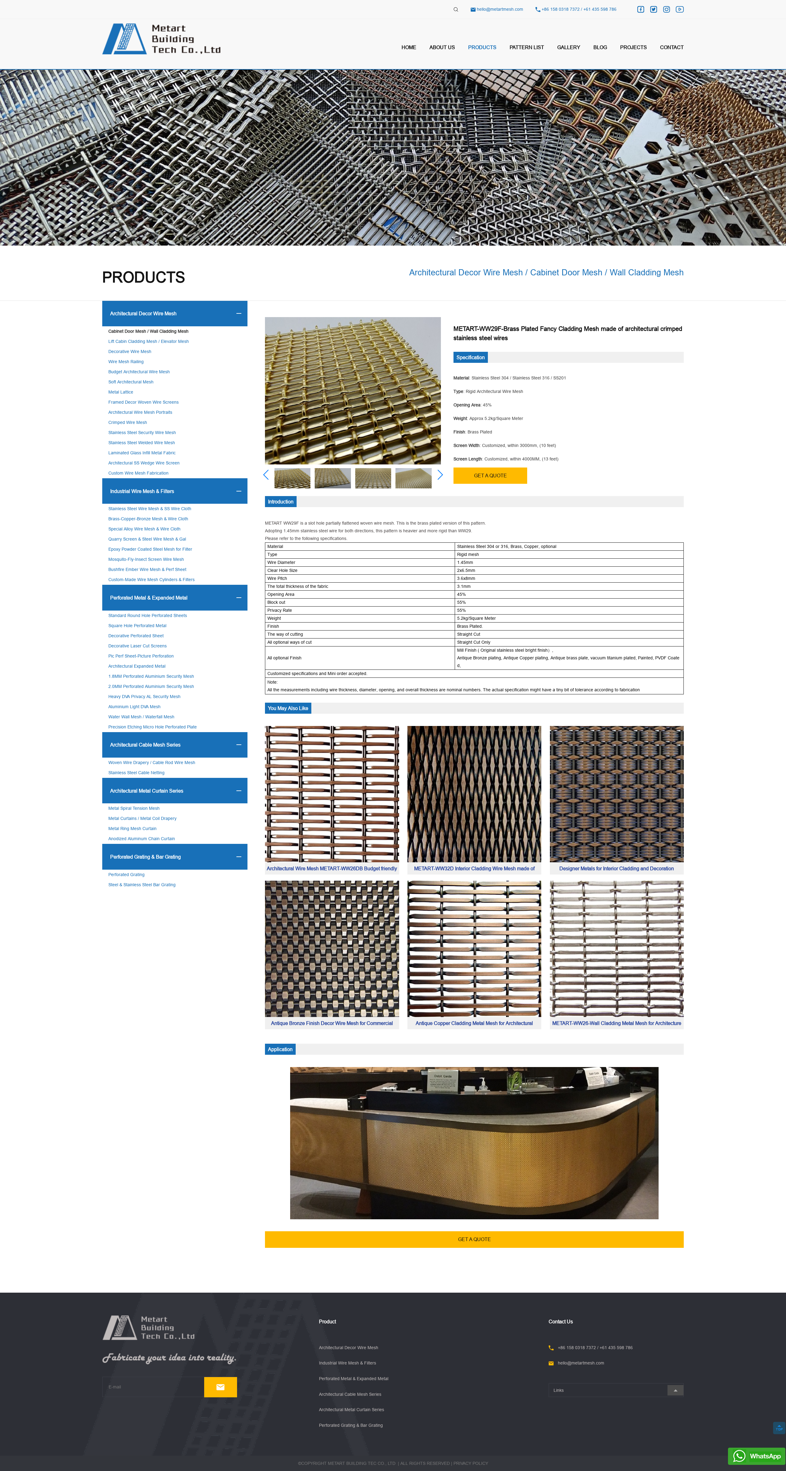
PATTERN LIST (527, 47)
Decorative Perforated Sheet (136, 635)
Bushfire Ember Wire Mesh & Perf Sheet (147, 569)
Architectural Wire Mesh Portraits (140, 412)
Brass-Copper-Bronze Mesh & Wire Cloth (148, 518)
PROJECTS (633, 47)
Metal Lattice (120, 392)
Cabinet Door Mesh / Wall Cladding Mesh (148, 331)
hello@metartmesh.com (500, 9)
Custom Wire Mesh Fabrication (138, 473)
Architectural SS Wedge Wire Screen (144, 462)
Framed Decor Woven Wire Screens (143, 402)
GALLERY (568, 47)
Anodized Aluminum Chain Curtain (141, 838)
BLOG (600, 47)
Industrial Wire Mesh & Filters (142, 491)
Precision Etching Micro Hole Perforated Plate (152, 726)
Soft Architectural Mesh (131, 381)
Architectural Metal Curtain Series (146, 791)
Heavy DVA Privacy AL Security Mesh (144, 696)
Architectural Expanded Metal (136, 666)
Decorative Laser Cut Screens (137, 645)
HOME (409, 47)
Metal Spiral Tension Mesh (134, 808)
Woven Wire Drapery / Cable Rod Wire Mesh (151, 762)
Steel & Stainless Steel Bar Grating (142, 884)
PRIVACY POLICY (470, 1463)
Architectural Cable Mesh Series (145, 744)
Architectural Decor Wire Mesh (143, 313)
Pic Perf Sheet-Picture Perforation (141, 656)
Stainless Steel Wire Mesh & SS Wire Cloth (149, 508)
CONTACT (672, 47)
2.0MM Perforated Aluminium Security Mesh (151, 686)
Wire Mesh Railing (126, 361)
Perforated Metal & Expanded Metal (149, 597)
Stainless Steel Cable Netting (136, 772)
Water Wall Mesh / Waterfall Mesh (141, 716)
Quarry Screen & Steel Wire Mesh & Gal (147, 539)
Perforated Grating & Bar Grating (145, 857)
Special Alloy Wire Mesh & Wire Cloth (144, 528)
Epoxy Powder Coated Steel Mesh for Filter (150, 549)
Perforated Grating (126, 874)
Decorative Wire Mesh (129, 351)
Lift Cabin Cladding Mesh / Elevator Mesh (148, 341)
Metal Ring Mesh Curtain (132, 828)
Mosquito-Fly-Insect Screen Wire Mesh (146, 559)
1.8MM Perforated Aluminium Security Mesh (151, 676)
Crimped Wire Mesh (127, 422)
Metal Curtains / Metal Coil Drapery (142, 818)
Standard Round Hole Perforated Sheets (147, 615)
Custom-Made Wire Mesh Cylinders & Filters (151, 579)
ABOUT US (442, 47)
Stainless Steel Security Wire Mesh (142, 432)
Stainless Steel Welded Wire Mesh (141, 442)
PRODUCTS (482, 47)
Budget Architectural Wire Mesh (139, 371)
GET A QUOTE (490, 475)
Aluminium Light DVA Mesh (134, 706)
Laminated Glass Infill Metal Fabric (142, 452)
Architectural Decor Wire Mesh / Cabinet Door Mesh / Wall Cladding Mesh (546, 272)
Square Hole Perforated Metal (137, 625)
